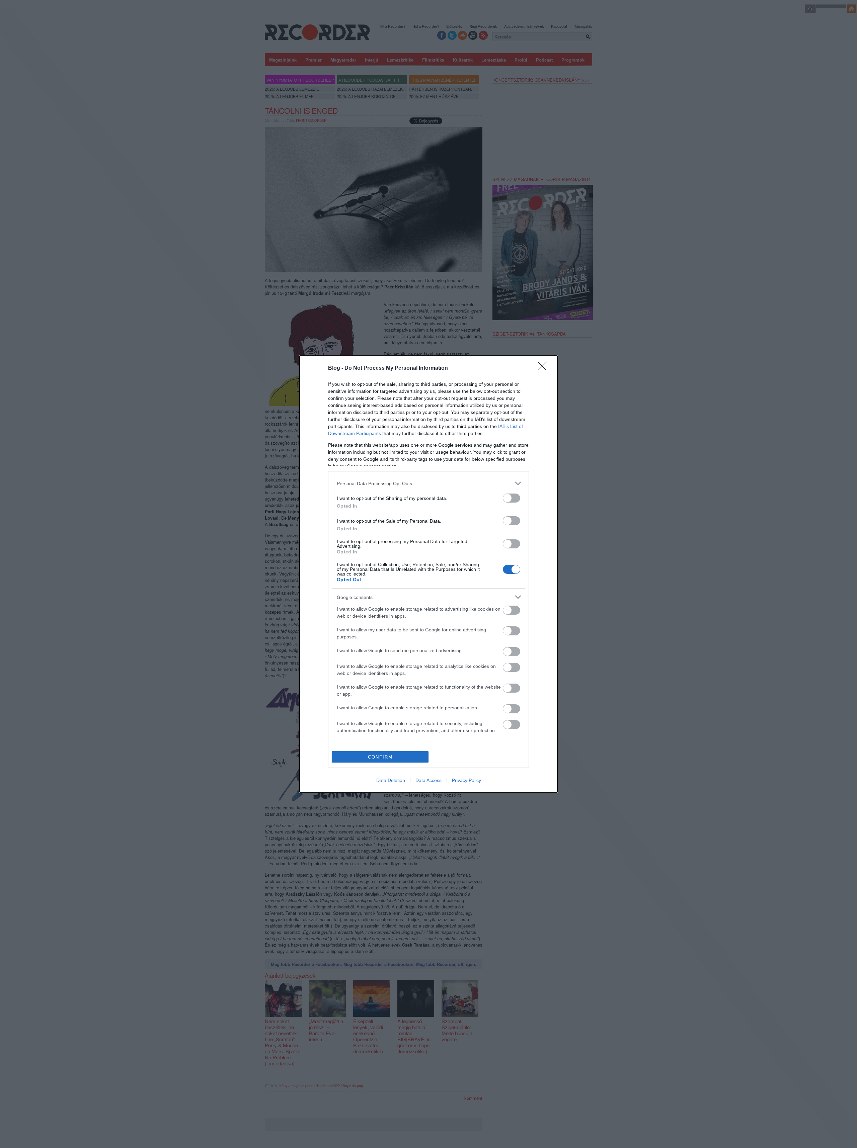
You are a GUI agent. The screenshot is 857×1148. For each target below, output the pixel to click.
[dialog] (428, 574)
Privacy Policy (466, 780)
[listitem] (428, 483)
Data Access (428, 780)
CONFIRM (380, 757)
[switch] (511, 498)
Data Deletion (390, 780)
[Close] (544, 368)
